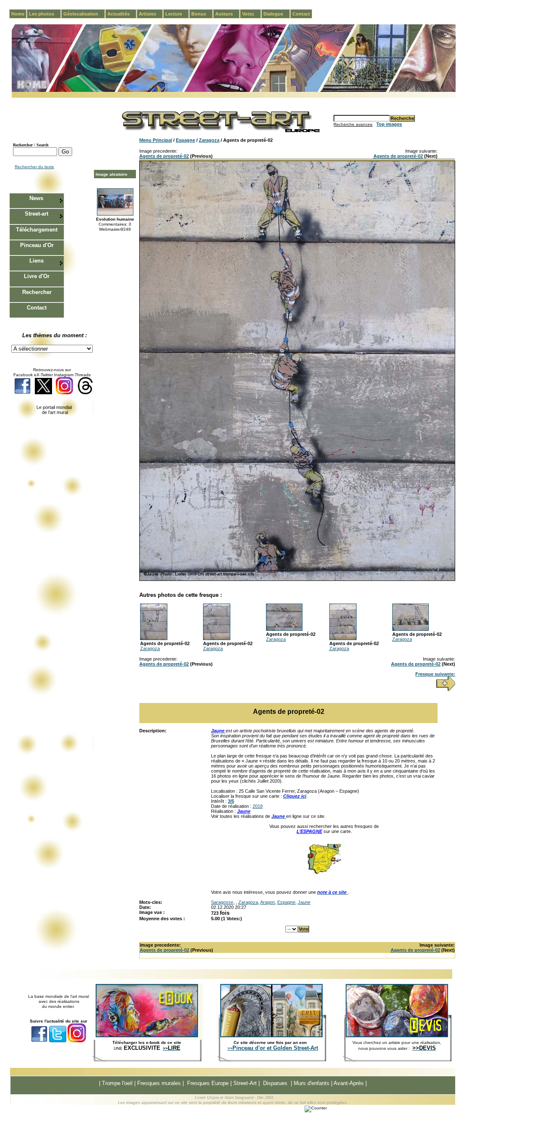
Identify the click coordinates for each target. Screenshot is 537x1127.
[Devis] (397, 1035)
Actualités (121, 13)
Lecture (177, 13)
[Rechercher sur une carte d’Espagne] (324, 872)
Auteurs (227, 13)
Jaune (304, 902)
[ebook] (147, 1035)
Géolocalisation (84, 13)
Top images (389, 124)
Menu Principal (155, 140)
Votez (251, 13)
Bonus (202, 13)
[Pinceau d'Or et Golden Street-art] (271, 1035)
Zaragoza (209, 140)
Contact (301, 13)
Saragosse (222, 902)
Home (17, 13)
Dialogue (276, 13)
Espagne (185, 140)
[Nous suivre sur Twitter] (43, 392)
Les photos (45, 13)
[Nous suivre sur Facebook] (22, 392)
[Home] (234, 90)
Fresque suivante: (435, 674)
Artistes (151, 13)
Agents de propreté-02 (164, 156)
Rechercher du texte (34, 166)
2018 (258, 806)
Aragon (267, 902)
